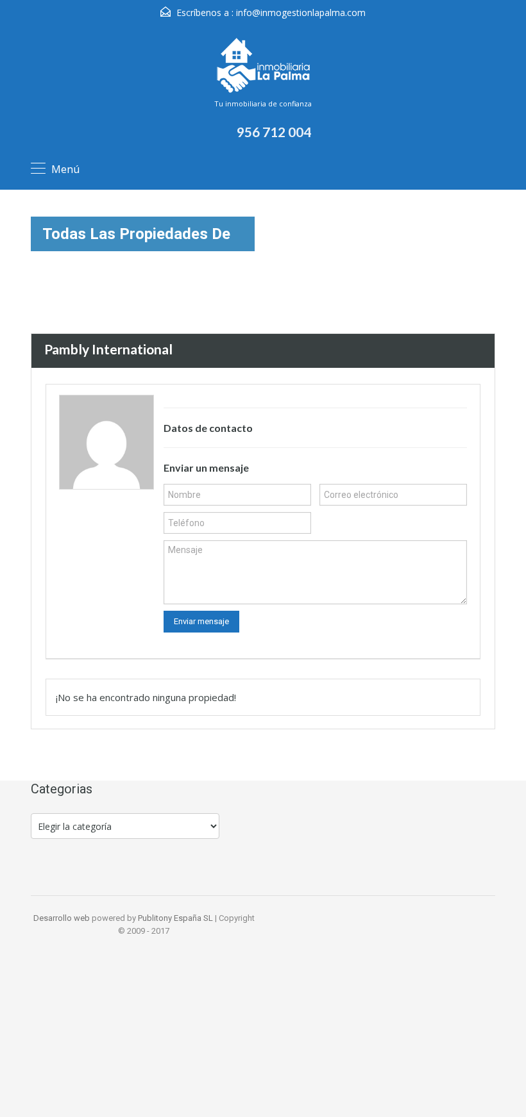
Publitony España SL (175, 918)
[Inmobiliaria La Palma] (263, 66)
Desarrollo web (62, 918)
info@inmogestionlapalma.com (301, 12)
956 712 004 (274, 132)
